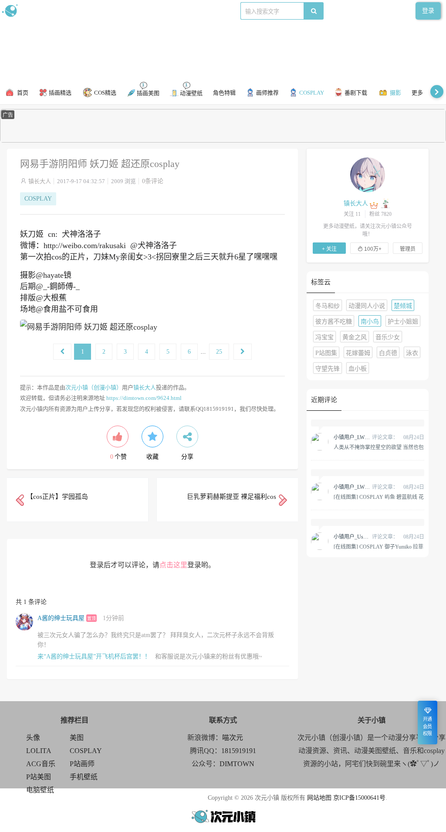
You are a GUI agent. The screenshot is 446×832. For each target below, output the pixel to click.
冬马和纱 (327, 306)
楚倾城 (403, 306)
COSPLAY (38, 198)
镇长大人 (39, 181)
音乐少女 (387, 337)
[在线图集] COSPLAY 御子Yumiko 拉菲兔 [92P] (378, 546)
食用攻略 (120, 10)
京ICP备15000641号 (359, 797)
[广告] (223, 140)
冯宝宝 (324, 337)
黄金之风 (354, 337)
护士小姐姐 (403, 321)
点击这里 (173, 565)
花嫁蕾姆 (358, 353)
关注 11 (352, 214)
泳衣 (412, 353)
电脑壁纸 (40, 790)
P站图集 (326, 353)
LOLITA (38, 750)
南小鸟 (370, 321)
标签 (175, 10)
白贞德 (388, 353)
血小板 (357, 368)
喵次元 (232, 737)
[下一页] (242, 352)
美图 (77, 737)
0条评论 (152, 181)
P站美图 (38, 777)
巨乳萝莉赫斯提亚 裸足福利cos (231, 496)
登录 (428, 10)
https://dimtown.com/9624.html (144, 398)
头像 (33, 737)
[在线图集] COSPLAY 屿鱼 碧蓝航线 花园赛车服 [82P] (379, 496)
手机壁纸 (84, 777)
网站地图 (319, 797)
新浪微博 (90, 10)
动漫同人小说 (366, 306)
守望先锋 (327, 368)
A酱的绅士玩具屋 (60, 618)
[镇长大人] (367, 174)
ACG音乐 (40, 763)
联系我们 (151, 10)
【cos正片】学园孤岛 (57, 496)
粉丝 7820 (380, 214)
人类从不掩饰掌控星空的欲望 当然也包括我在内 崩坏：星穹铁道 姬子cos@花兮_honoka (379, 447)
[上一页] (62, 352)
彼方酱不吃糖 (333, 321)
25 (219, 351)
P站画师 (82, 763)
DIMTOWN (237, 763)
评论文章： (366, 437)
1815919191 (238, 750)
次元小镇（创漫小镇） (93, 387)
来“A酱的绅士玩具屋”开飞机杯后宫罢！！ (94, 656)
